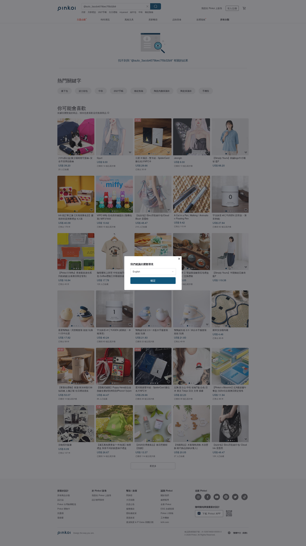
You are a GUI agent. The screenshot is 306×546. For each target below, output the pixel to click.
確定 (153, 280)
